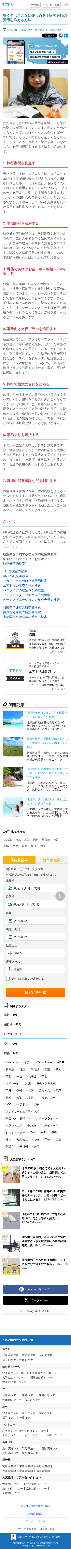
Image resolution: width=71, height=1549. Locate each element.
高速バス (7, 1442)
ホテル (28, 1062)
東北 (18, 839)
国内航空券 (19, 860)
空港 (11, 1043)
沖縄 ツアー (29, 1395)
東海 (56, 839)
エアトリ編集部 (40, 671)
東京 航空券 (29, 1355)
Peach (32, 1125)
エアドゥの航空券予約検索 (22, 585)
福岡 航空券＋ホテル (41, 1377)
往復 (13, 868)
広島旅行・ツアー (12, 1493)
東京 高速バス (10, 1448)
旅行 (11, 1014)
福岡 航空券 (9, 1359)
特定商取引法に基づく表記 (35, 1506)
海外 (55, 1132)
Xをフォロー (39, 1300)
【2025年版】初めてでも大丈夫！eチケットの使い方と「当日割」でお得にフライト (44, 1172)
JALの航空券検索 (15, 571)
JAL (33, 1132)
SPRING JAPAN (46, 1083)
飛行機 (12, 1024)
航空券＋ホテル (11, 1366)
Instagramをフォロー (39, 1310)
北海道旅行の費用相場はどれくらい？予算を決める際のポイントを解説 (47, 743)
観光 (8, 1097)
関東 (35, 839)
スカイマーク (49, 1125)
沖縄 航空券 (26, 1359)
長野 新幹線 (43, 1466)
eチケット (12, 1062)
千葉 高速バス (30, 1448)
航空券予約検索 (14, 563)
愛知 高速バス (49, 1448)
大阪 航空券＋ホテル (14, 1377)
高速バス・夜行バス (18, 1118)
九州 (33, 846)
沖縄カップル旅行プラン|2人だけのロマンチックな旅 (47, 801)
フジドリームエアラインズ (22, 1111)
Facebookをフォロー (39, 1289)
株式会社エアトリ (21, 1543)
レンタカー (8, 1424)
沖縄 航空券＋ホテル (14, 1382)
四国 (24, 846)
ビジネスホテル (26, 1097)
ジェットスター (15, 1132)
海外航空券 (51, 860)
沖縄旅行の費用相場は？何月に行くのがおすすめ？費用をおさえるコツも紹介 (47, 773)
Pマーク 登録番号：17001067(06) (35, 1529)
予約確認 (35, 5)
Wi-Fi (61, 1062)
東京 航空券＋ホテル (44, 1373)
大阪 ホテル (45, 1413)
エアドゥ (22, 1104)
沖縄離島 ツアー (11, 1399)
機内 (8, 1139)
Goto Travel (45, 1062)
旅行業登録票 (35, 1513)
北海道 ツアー (10, 1395)
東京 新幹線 (26, 1466)
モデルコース (50, 1097)
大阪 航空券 (45, 1355)
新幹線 (10, 1069)
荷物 (11, 1053)
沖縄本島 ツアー (48, 1395)
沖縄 (42, 846)
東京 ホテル (29, 1413)
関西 (6, 846)
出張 (36, 1104)
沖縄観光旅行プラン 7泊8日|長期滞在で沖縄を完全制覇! (47, 714)
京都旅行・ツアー (36, 1488)
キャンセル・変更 (51, 5)
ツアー (6, 1389)
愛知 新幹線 (26, 1471)
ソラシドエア (14, 1125)
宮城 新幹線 (9, 1466)
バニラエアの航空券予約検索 (23, 590)
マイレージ (13, 1083)
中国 (15, 846)
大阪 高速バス (10, 1453)
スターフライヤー (47, 1118)
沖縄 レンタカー (56, 1435)
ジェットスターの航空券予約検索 (26, 595)
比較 (36, 1139)
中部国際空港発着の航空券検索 (25, 617)
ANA (44, 1132)
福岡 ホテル (9, 1417)
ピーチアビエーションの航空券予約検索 (31, 599)
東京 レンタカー (36, 1430)
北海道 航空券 (10, 1355)
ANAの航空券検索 (16, 576)
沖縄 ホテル (26, 1417)
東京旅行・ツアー (12, 1488)
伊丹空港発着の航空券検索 (22, 612)
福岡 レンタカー (33, 1435)
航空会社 (22, 1139)
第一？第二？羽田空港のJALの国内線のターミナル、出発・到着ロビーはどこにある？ (44, 1195)
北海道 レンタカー (13, 1430)
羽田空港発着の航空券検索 (22, 607)
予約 (31, 1090)
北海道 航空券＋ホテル (15, 1373)
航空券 (12, 1034)
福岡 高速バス (30, 1453)
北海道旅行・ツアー (37, 1484)
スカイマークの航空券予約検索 (25, 580)
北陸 (27, 839)
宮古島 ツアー (32, 1399)
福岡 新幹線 (43, 1471)
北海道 (8, 839)
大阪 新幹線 (9, 1471)
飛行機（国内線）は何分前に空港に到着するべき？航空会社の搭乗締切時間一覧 (44, 1241)
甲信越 (46, 839)
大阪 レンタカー (11, 1435)
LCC (8, 1104)
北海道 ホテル (10, 1413)
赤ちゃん (44, 1090)
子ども (60, 1069)
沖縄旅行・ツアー (12, 1484)
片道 (27, 868)
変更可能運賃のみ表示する (27, 978)
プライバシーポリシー (35, 1521)
